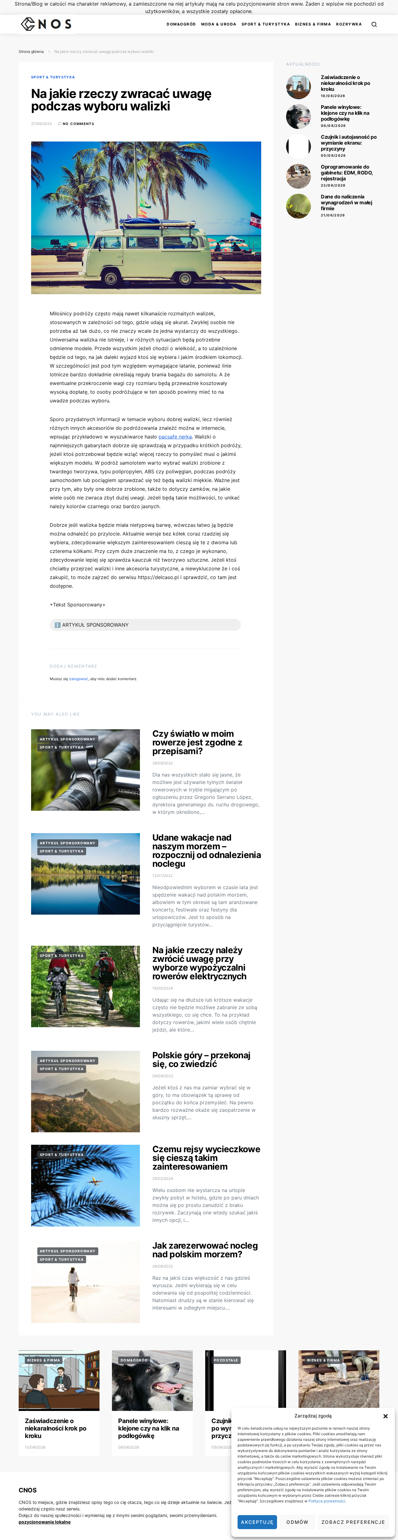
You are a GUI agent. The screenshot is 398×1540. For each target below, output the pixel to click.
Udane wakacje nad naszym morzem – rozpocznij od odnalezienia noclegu (206, 850)
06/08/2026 (333, 125)
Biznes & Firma (313, 24)
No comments (78, 124)
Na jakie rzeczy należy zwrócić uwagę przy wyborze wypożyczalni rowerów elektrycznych (199, 963)
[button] (385, 1416)
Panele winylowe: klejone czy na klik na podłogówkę (345, 113)
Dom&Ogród (181, 24)
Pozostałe (226, 1360)
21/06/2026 (333, 215)
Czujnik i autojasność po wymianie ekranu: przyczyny (349, 143)
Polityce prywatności (326, 1501)
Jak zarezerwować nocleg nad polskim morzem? (205, 1249)
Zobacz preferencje (353, 1522)
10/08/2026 (333, 96)
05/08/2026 (333, 155)
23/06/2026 (333, 185)
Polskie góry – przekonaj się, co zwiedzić (201, 1059)
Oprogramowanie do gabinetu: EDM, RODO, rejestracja (347, 173)
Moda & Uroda (219, 24)
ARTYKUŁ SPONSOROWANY (68, 739)
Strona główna (31, 51)
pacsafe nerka (175, 437)
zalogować (78, 678)
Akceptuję (257, 1522)
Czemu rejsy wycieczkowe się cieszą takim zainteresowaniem (206, 1158)
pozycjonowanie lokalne (45, 1521)
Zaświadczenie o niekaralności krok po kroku (345, 83)
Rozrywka (349, 24)
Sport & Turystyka (266, 24)
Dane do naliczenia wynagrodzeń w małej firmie (346, 202)
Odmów (297, 1522)
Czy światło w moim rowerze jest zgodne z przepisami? (197, 742)
